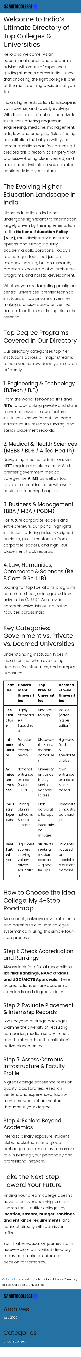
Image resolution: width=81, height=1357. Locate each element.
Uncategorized (14, 1341)
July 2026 (10, 1317)
